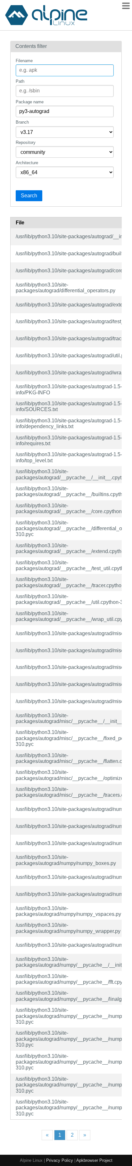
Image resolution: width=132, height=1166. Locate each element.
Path (20, 81)
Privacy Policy (59, 1160)
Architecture (27, 162)
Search (29, 195)
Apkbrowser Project (94, 1160)
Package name (30, 101)
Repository (26, 142)
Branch (22, 122)
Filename (24, 60)
